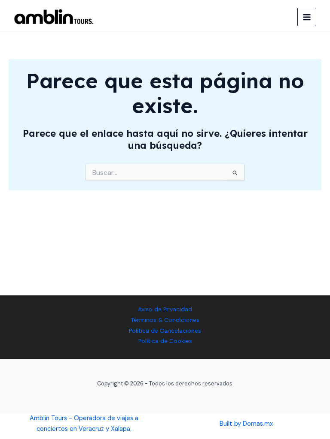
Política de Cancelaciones (165, 330)
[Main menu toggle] (306, 17)
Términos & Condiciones (165, 320)
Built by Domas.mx (246, 424)
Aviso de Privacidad (165, 309)
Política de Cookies (165, 341)
